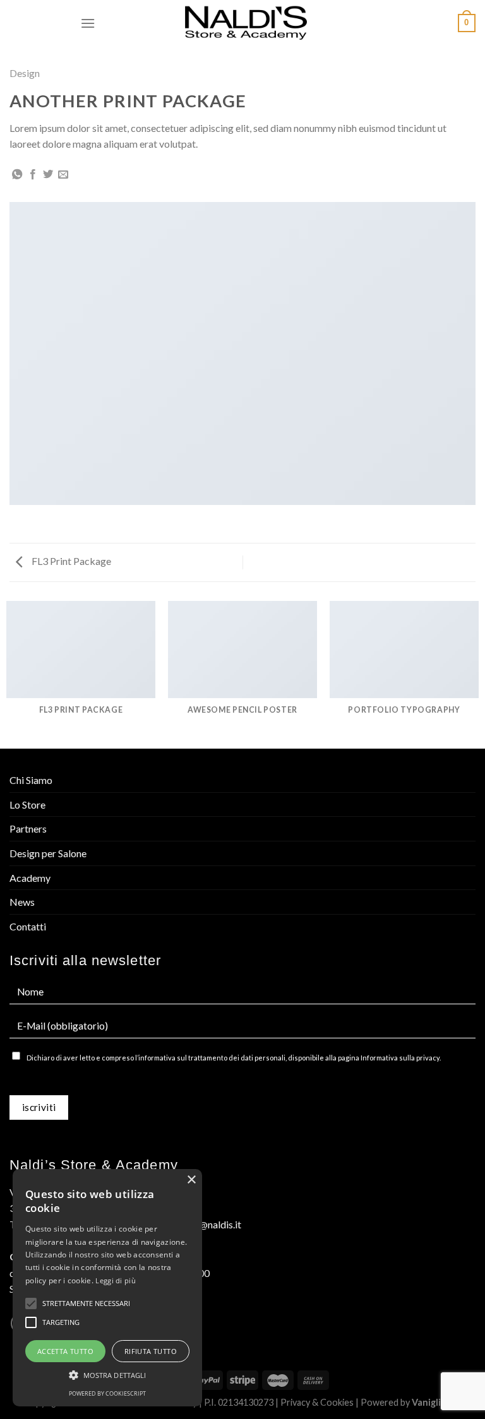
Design (24, 73)
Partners (28, 828)
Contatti (27, 926)
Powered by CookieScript (107, 1393)
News (22, 902)
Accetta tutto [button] (65, 1351)
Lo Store (27, 804)
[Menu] (87, 23)
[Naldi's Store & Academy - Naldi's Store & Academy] (246, 23)
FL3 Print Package (70, 561)
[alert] (107, 1287)
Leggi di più (115, 1280)
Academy (30, 878)
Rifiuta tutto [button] (150, 1351)
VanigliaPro (436, 1402)
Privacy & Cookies (317, 1402)
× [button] (191, 1180)
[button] (107, 1375)
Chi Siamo (30, 780)
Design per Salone (48, 853)
